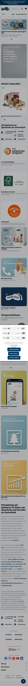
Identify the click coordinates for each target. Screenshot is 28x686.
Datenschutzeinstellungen (14, 349)
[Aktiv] (23, 328)
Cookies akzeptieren (14, 353)
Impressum (14, 346)
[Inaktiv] (23, 333)
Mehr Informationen (14, 345)
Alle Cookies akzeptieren (14, 357)
